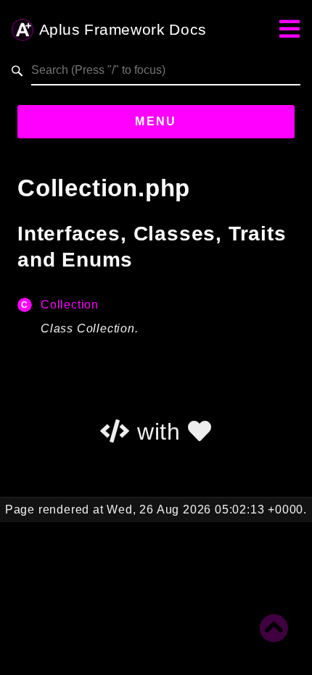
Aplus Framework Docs (122, 30)
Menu (156, 121)
